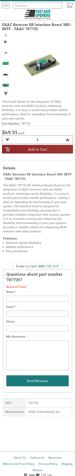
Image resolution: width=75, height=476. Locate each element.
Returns (38, 470)
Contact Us (37, 457)
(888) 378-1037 (48, 266)
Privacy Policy (48, 463)
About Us (20, 457)
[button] (6, 93)
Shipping (67, 463)
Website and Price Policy (19, 463)
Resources (55, 457)
